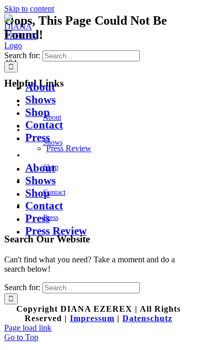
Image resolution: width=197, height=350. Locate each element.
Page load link (27, 327)
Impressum (92, 318)
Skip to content (29, 8)
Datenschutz (147, 318)
